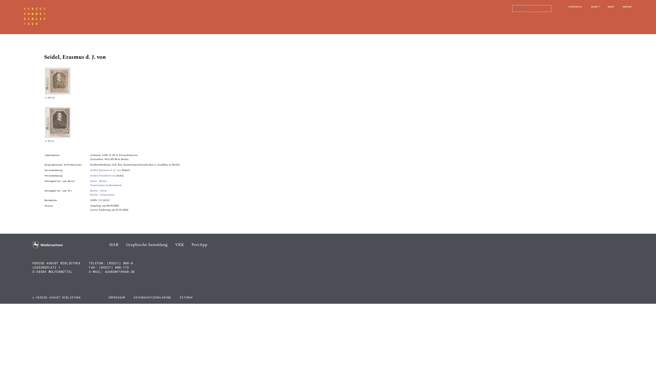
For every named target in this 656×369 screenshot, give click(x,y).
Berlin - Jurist (98, 191)
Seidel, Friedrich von (102, 176)
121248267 (104, 200)
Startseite (575, 6)
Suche (594, 6)
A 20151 (49, 141)
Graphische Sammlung (147, 245)
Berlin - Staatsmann (102, 195)
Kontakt (627, 6)
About (611, 6)
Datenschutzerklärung (152, 297)
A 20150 (49, 98)
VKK (179, 245)
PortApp (199, 245)
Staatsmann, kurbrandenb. (106, 185)
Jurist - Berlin (98, 181)
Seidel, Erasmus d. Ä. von (105, 170)
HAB (113, 245)
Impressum (116, 297)
